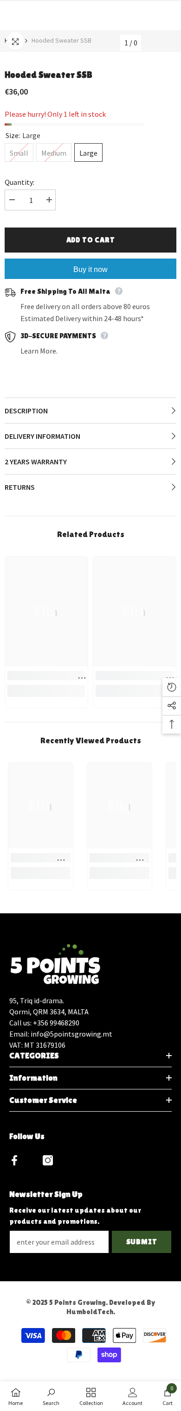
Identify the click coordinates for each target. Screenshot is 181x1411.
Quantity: (19, 182)
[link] (46, 675)
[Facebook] (14, 1160)
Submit (141, 1241)
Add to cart (90, 239)
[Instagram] (48, 1160)
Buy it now (90, 269)
